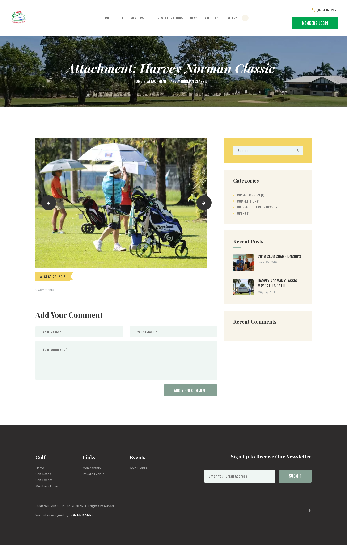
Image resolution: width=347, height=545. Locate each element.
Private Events (93, 474)
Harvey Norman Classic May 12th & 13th (277, 283)
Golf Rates (43, 474)
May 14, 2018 (267, 292)
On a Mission (209, 202)
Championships (248, 194)
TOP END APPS (81, 515)
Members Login (46, 486)
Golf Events (44, 480)
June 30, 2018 (267, 262)
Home (138, 81)
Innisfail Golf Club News (255, 206)
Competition (246, 201)
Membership (92, 468)
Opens (241, 213)
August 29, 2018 (53, 276)
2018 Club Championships (279, 256)
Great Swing (47, 202)
